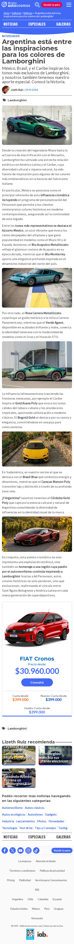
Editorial (16, 13)
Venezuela (37, 918)
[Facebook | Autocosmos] (5, 850)
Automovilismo (12, 807)
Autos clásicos (34, 807)
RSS (37, 889)
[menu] (68, 4)
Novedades (11, 36)
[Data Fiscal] (30, 934)
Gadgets (51, 814)
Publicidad (25, 880)
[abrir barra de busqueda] (37, 4)
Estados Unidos (19, 908)
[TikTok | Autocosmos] (36, 850)
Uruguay (59, 908)
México (36, 908)
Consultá (37, 682)
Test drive (26, 828)
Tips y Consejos (45, 828)
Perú (47, 908)
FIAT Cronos (37, 658)
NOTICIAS (11, 24)
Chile (30, 899)
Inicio (6, 13)
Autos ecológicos (13, 814)
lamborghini (17, 100)
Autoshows (35, 814)
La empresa (24, 861)
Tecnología (9, 828)
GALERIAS (63, 24)
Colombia (43, 899)
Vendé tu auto (51, 4)
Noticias (27, 13)
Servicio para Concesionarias (51, 880)
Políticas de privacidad (52, 870)
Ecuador (57, 899)
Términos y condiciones (22, 870)
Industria (8, 821)
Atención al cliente (46, 861)
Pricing (11, 880)
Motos (41, 821)
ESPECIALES (36, 24)
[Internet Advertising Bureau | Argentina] (42, 934)
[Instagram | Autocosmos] (28, 850)
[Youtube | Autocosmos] (20, 850)
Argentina (17, 899)
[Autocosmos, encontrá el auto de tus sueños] (16, 4)
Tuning (62, 828)
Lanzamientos (25, 821)
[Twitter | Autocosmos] (12, 850)
